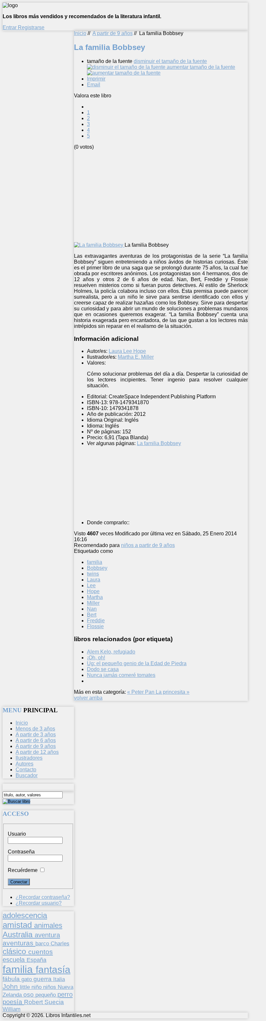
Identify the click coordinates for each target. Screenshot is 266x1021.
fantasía (53, 969)
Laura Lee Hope (127, 351)
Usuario (17, 834)
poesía (13, 1001)
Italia (59, 979)
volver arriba (88, 698)
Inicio (80, 33)
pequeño (46, 994)
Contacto (26, 769)
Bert (91, 614)
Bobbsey (97, 568)
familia (94, 562)
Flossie (95, 626)
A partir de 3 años (36, 734)
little (25, 987)
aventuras (19, 943)
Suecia (54, 1001)
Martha (95, 597)
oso (29, 994)
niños (50, 987)
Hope (93, 591)
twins (93, 574)
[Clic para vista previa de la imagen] (99, 245)
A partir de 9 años (112, 33)
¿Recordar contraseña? (43, 897)
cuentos (40, 951)
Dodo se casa (103, 669)
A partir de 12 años (37, 752)
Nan (92, 609)
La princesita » (172, 692)
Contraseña (21, 851)
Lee (91, 585)
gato (27, 979)
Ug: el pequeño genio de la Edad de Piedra (137, 663)
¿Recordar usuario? (39, 903)
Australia (19, 934)
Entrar (10, 27)
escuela (15, 959)
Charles (60, 943)
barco (43, 943)
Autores (24, 763)
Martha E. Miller (136, 357)
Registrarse (31, 27)
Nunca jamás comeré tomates (121, 675)
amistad (18, 925)
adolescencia (25, 915)
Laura (93, 579)
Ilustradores (29, 758)
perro (65, 994)
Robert (34, 1002)
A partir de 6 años (36, 740)
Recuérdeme (23, 870)
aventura (47, 935)
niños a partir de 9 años (148, 545)
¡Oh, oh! (96, 657)
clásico (15, 951)
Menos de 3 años (35, 728)
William (11, 1009)
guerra (43, 979)
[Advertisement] (170, 195)
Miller (93, 603)
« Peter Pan (141, 692)
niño (37, 987)
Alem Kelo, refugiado (111, 651)
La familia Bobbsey (159, 443)
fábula (12, 979)
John (11, 986)
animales (48, 925)
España (36, 960)
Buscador (27, 775)
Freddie (96, 620)
